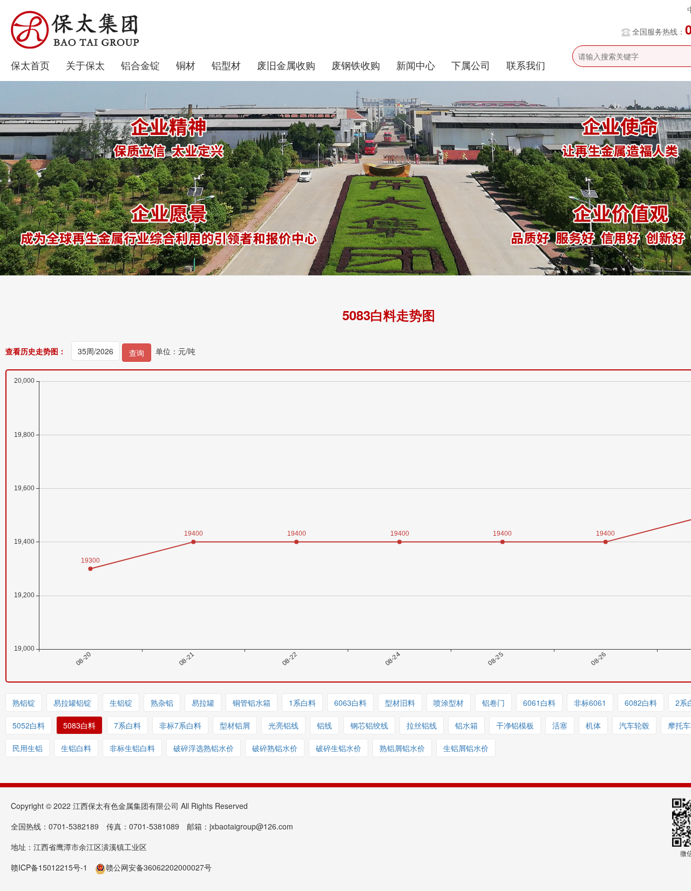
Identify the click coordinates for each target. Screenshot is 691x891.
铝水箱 (466, 725)
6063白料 (350, 702)
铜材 (185, 65)
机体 (593, 725)
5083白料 (79, 725)
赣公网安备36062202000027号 (159, 867)
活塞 (559, 725)
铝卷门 (493, 702)
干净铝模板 (515, 725)
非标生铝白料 (132, 747)
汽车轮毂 (634, 725)
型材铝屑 (235, 725)
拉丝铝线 (422, 725)
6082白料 (641, 702)
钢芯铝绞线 (369, 725)
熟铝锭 (23, 702)
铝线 (324, 725)
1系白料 (302, 702)
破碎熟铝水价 (274, 747)
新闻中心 (415, 65)
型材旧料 (400, 702)
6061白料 (539, 702)
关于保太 (85, 65)
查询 (136, 352)
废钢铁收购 (355, 65)
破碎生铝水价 (338, 747)
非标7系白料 (180, 725)
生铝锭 (121, 702)
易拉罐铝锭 (72, 702)
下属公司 (470, 65)
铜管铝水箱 (251, 702)
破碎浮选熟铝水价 (203, 747)
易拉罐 (203, 702)
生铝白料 (76, 747)
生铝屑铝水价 (466, 747)
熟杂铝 (162, 702)
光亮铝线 (283, 725)
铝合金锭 (140, 65)
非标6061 (590, 702)
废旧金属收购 (286, 65)
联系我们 (525, 65)
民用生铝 (27, 747)
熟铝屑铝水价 (402, 747)
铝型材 (226, 65)
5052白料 (28, 725)
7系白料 (127, 725)
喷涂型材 (448, 702)
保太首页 (30, 65)
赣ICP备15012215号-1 (49, 867)
